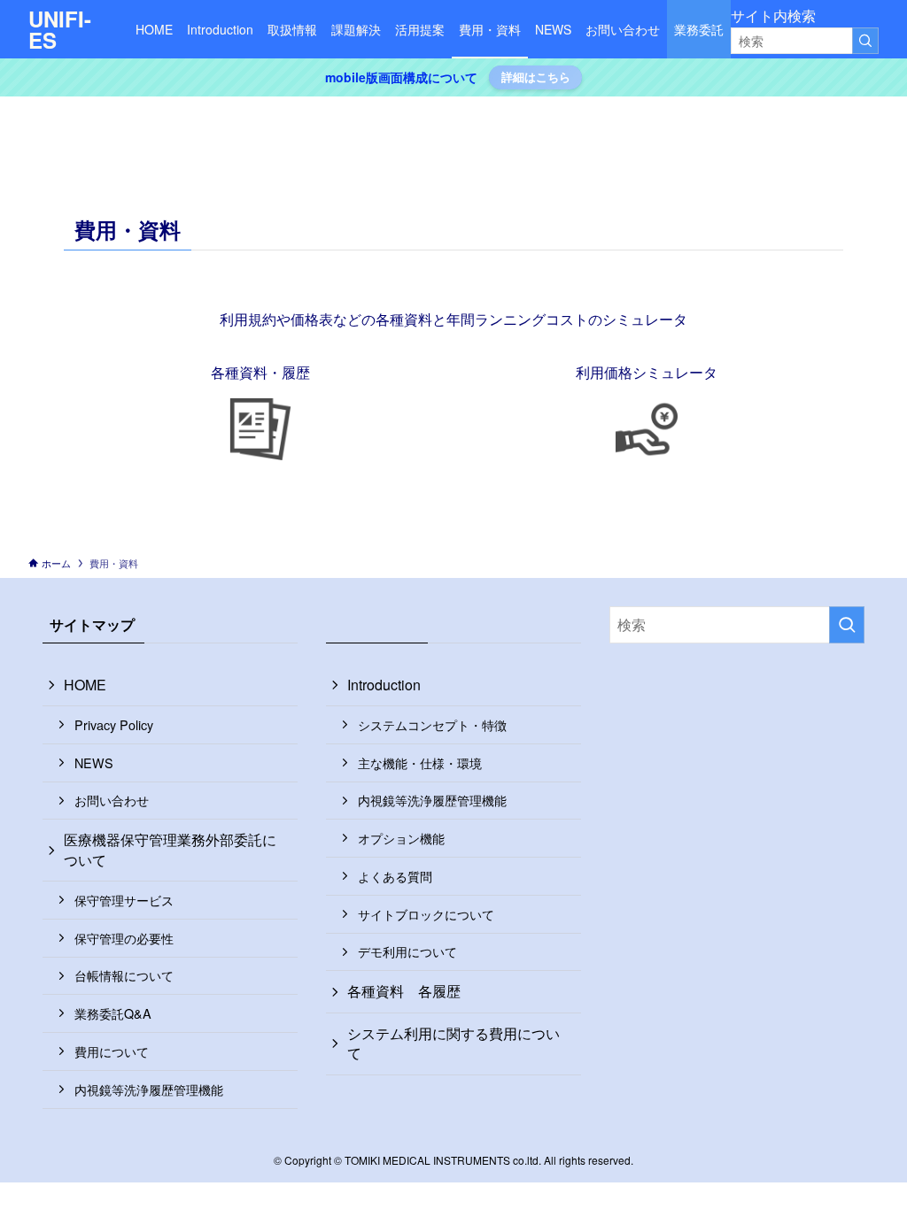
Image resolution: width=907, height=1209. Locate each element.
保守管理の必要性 (124, 937)
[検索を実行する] (865, 40)
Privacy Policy (113, 724)
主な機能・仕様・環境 (420, 762)
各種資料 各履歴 (404, 991)
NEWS (93, 762)
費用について (111, 1051)
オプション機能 (401, 837)
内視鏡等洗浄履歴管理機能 (148, 1089)
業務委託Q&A (112, 1013)
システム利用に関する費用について (453, 1043)
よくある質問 (395, 875)
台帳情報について (124, 975)
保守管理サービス (124, 899)
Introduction (384, 684)
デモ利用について (407, 951)
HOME (85, 684)
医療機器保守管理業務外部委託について (170, 849)
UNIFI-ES (59, 29)
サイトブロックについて (426, 914)
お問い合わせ (111, 799)
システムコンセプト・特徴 (432, 724)
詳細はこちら (535, 76)
